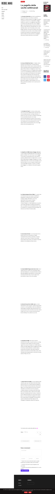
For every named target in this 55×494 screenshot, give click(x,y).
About (19, 483)
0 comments (24, 12)
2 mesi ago (47, 26)
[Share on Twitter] (25, 432)
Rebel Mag (33, 11)
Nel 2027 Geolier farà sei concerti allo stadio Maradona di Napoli (47, 22)
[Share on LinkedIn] (27, 432)
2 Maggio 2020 (25, 11)
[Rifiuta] (53, 491)
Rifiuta (30, 492)
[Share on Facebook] (24, 432)
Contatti (19, 485)
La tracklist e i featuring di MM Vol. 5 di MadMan (47, 44)
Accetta (26, 492)
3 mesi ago (47, 40)
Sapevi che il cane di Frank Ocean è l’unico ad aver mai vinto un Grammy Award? (47, 62)
